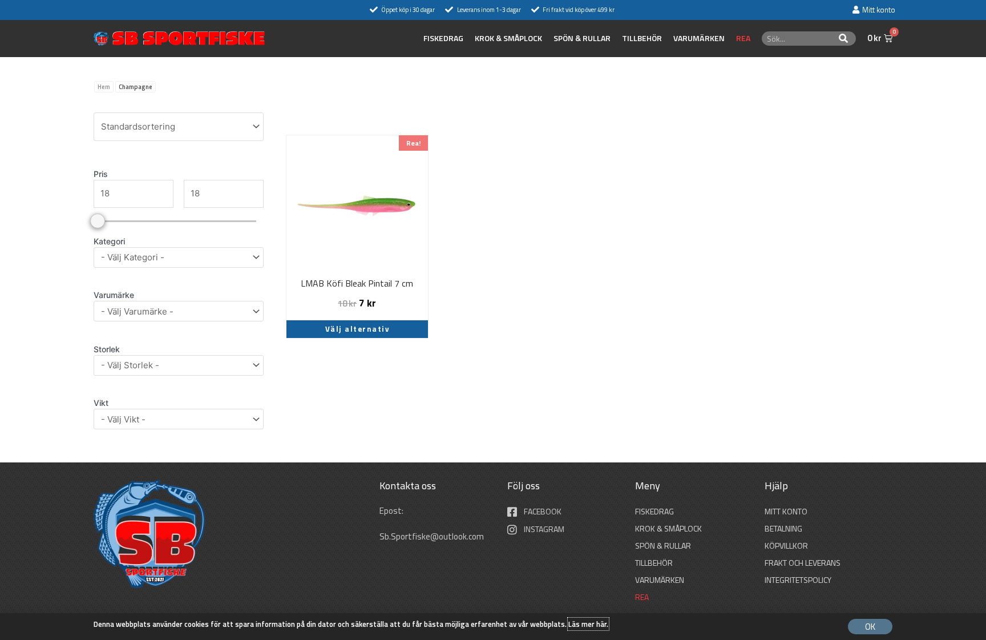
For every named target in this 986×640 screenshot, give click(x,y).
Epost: (392, 510)
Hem (104, 86)
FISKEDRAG (443, 38)
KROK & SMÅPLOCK (508, 38)
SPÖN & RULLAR (582, 38)
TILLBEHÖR (642, 38)
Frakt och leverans (802, 563)
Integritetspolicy (798, 580)
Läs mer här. (588, 624)
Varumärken (699, 38)
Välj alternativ (357, 329)
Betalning (783, 528)
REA (743, 38)
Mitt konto (786, 511)
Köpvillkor (786, 546)
